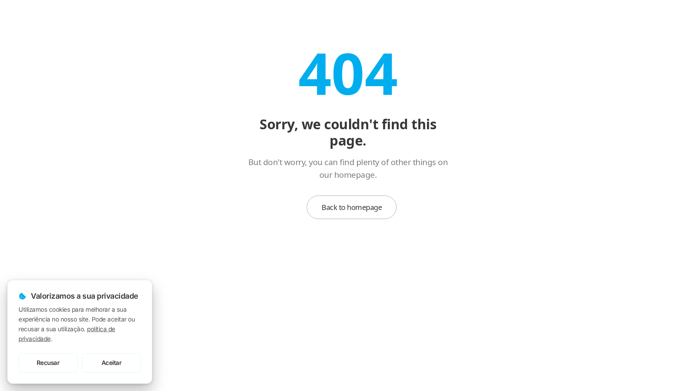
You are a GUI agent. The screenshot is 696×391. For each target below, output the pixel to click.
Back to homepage (352, 207)
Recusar (48, 362)
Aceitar (112, 362)
